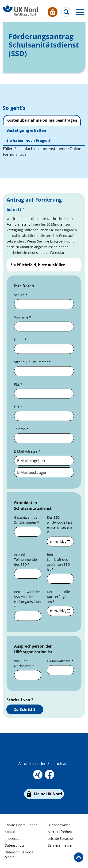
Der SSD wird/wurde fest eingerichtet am (59, 524)
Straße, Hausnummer (32, 362)
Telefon (21, 429)
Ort (18, 406)
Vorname (22, 317)
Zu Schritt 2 (24, 709)
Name (20, 339)
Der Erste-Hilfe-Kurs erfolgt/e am (59, 596)
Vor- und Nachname (24, 663)
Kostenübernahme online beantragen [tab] (41, 120)
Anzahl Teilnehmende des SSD (25, 559)
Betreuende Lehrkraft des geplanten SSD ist (58, 562)
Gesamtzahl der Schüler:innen (26, 520)
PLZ (18, 384)
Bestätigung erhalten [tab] (26, 130)
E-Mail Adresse (26, 451)
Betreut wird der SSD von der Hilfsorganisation (27, 599)
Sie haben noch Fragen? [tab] (28, 140)
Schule (20, 295)
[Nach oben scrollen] (78, 857)
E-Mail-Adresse (60, 661)
